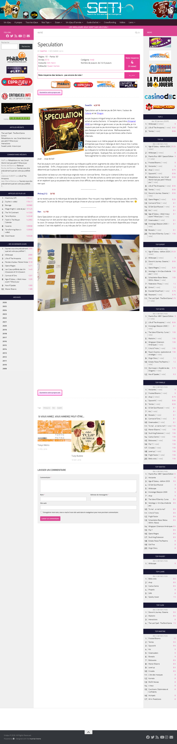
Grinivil (3, 136)
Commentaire (45, 477)
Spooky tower (153, 597)
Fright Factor (153, 455)
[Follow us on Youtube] (20, 35)
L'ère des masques (155, 675)
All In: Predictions (154, 699)
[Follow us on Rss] (15, 35)
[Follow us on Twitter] (11, 35)
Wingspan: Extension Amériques (160, 526)
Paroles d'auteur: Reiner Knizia (16, 262)
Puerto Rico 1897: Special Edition (160, 156)
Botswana (152, 440)
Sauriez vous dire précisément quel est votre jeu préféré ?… (15, 170)
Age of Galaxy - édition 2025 (159, 146)
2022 (5, 318)
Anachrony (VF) (10, 198)
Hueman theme (35, 739)
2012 (5, 357)
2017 (5, 337)
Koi (149, 210)
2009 (5, 369)
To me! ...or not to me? (156, 426)
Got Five (151, 544)
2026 (5, 302)
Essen (57, 22)
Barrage (8, 205)
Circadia (151, 448)
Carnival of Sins (11, 276)
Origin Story (152, 358)
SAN (150, 593)
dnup (150, 170)
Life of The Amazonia (13, 258)
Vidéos (122, 22)
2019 (5, 330)
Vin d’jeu (7, 22)
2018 (5, 333)
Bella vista (152, 459)
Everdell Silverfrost (155, 291)
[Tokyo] (54, 430)
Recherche (5, 42)
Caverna (8, 226)
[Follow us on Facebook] (7, 35)
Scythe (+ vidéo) (11, 202)
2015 (5, 345)
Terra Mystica (10, 216)
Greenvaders (153, 220)
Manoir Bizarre (10, 289)
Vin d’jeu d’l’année (73, 22)
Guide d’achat (92, 22)
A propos (18, 22)
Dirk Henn (51, 63)
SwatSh (43, 51)
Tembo (151, 131)
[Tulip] (88, 436)
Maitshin (151, 338)
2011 (5, 361)
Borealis (151, 230)
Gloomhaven (10, 236)
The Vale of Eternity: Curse (158, 234)
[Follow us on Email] (28, 35)
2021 (5, 322)
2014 (5, 349)
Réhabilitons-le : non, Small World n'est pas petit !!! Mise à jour (159, 179)
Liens (131, 22)
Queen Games (53, 66)
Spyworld (152, 173)
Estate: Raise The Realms (158, 362)
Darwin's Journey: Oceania (158, 193)
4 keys (151, 686)
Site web (43, 503)
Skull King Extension (156, 433)
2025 (5, 306)
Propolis (151, 590)
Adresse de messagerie (99, 495)
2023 (5, 314)
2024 (5, 310)
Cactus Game (153, 437)
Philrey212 (47, 408)
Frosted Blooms (154, 163)
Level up (151, 451)
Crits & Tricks (153, 348)
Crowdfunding (110, 22)
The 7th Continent (12, 212)
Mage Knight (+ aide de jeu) (15, 209)
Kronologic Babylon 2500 (157, 224)
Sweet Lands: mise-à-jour (11, 146)
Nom (42, 495)
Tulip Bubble (77, 456)
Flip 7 (150, 444)
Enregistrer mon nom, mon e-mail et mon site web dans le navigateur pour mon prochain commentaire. (81, 512)
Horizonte (152, 166)
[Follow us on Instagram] (24, 35)
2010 (5, 365)
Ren (53, 408)
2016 (5, 341)
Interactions (5, 143)
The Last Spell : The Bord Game (13, 133)
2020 (5, 326)
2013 (46, 60)
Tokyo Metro (43, 445)
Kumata (151, 678)
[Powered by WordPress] (14, 738)
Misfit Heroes (153, 682)
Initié (40, 32)
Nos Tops (45, 22)
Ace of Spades (10, 285)
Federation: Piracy (155, 284)
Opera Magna (10, 266)
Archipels (151, 695)
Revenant (152, 295)
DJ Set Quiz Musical (155, 207)
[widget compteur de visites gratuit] (19, 119)
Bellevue (20, 165)
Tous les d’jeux (32, 22)
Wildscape (9, 255)
